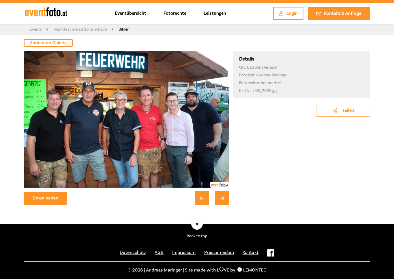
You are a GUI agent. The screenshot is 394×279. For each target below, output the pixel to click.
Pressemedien (219, 252)
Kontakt (250, 252)
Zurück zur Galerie (48, 43)
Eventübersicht (130, 13)
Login (292, 13)
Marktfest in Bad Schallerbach (80, 29)
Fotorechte (175, 13)
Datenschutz (133, 252)
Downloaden (45, 198)
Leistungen (215, 13)
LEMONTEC (254, 270)
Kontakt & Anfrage (342, 13)
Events (36, 29)
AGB (159, 252)
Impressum (184, 252)
